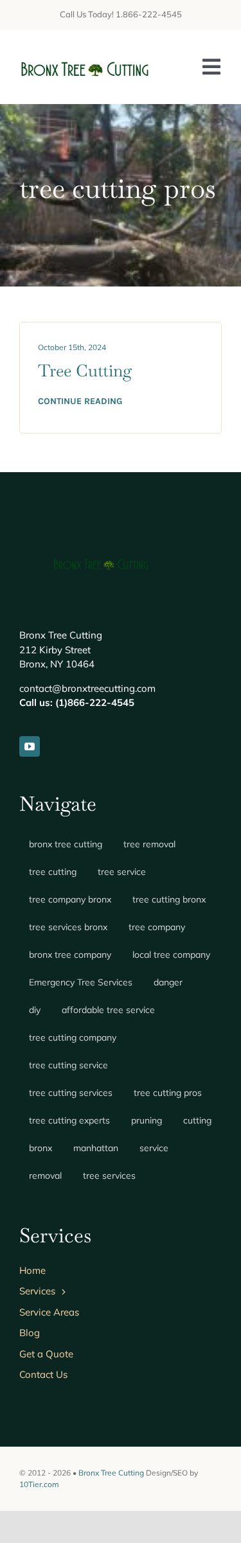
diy (34, 1010)
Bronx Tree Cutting (111, 1472)
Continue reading (80, 401)
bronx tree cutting (65, 844)
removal (45, 1175)
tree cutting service (68, 1065)
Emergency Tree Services (80, 982)
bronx (40, 1148)
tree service (122, 871)
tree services (109, 1175)
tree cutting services (70, 1092)
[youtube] (29, 746)
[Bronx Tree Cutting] (85, 58)
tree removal (149, 844)
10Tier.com (39, 1484)
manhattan (95, 1148)
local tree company (171, 954)
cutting (197, 1120)
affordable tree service (108, 1010)
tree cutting (52, 871)
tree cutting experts (69, 1120)
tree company (157, 927)
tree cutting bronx (169, 899)
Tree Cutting (85, 371)
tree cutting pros (168, 1092)
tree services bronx (68, 927)
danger (168, 982)
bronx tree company (70, 954)
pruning (146, 1120)
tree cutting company (72, 1037)
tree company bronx (70, 899)
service (153, 1148)
